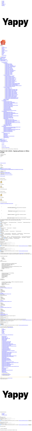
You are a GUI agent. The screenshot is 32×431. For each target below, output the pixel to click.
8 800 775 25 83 (2, 58)
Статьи (3, 1)
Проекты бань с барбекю (8, 74)
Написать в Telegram (4, 59)
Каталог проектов (4, 336)
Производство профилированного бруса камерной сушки (10, 362)
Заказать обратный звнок (4, 334)
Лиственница (6, 224)
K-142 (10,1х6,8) (21, 253)
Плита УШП (24, 237)
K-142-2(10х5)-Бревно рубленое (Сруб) (5, 307)
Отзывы (3, 2)
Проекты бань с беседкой (8, 68)
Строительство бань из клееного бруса (7, 343)
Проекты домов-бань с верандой (10, 82)
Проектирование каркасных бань (6, 360)
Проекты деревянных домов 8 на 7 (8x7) (11, 95)
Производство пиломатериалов (6, 364)
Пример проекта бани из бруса (9, 119)
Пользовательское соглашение (6, 374)
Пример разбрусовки (8, 123)
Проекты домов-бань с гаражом (9, 75)
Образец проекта (7, 172)
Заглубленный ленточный (17, 237)
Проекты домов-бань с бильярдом (10, 86)
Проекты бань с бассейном (9, 65)
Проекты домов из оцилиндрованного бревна (11, 97)
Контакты (3, 5)
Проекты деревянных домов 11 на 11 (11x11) (11, 94)
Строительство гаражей (5, 346)
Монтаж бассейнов (4, 372)
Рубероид (2, 233)
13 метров (6, 229)
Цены (3, 3)
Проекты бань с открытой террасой (10, 70)
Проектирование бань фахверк (6, 359)
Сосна (2, 224)
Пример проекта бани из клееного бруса (11, 120)
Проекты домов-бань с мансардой (10, 80)
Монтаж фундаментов (5, 367)
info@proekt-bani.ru (10, 334)
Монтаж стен (4, 370)
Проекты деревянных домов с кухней (10, 91)
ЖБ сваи (8, 236)
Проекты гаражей (4, 339)
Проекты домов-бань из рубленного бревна (11, 84)
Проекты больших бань (8, 67)
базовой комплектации (8, 173)
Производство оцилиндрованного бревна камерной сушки (10, 366)
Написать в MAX (2, 140)
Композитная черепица (15, 234)
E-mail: (1, 419)
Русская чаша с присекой (5, 231)
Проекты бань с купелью (8, 73)
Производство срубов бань (6, 363)
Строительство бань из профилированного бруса (9, 344)
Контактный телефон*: (3, 243)
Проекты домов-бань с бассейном (10, 77)
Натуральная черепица (7, 234)
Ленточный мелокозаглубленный (16, 236)
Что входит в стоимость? (8, 174)
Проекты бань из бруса (8, 63)
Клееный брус (20, 222)
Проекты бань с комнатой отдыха (10, 66)
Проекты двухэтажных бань (9, 69)
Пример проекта (4, 357)
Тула (2, 54)
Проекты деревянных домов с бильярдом (11, 92)
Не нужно (21, 234)
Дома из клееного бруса (8, 88)
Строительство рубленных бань (6, 345)
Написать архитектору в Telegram (6, 168)
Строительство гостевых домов (6, 341)
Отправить (2, 324)
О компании (4, 329)
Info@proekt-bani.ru (10, 327)
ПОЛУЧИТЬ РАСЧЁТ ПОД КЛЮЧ (5, 169)
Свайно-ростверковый (4, 237)
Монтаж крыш (4, 368)
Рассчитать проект (3, 57)
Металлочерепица (8, 233)
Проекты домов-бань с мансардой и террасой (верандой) (13, 85)
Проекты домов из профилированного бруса (11, 98)
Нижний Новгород (4, 50)
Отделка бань (4, 369)
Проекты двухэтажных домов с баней (10, 79)
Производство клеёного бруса (6, 365)
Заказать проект (2, 172)
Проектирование (4, 351)
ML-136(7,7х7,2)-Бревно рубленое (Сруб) (6, 287)
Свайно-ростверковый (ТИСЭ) (26, 236)
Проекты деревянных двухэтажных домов (11, 89)
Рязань (3, 48)
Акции (3, 4)
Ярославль (3, 52)
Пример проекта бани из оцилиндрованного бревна (12, 122)
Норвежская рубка (18, 231)
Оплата (3, 414)
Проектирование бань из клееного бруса (8, 356)
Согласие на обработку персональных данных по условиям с (14, 245)
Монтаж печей (4, 371)
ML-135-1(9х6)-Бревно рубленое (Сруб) (6, 301)
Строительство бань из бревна (6, 342)
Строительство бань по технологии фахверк (8, 350)
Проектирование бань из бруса (6, 354)
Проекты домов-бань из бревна (9, 78)
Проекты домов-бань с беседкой (9, 81)
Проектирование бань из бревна (6, 353)
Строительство (4, 340)
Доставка (3, 413)
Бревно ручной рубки (4, 222)
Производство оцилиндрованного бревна (8, 361)
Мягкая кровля (14, 233)
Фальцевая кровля (20, 233)
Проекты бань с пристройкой (9, 71)
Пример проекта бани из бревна (9, 121)
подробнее (1, 300)
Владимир (3, 49)
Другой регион (4, 55)
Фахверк (5, 223)
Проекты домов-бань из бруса (9, 76)
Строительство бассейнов (5, 348)
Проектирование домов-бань (6, 358)
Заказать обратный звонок (4, 60)
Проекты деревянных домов (6, 338)
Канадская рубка (12, 231)
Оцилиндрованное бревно (13, 222)
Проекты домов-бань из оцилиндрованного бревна (12, 83)
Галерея (3, 331)
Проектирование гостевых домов (7, 352)
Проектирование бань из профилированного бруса (9, 355)
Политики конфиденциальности (23, 245)
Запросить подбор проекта (4, 314)
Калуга (3, 53)
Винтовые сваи (3, 236)
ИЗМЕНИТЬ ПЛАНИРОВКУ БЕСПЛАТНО (16, 169)
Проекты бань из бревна (8, 64)
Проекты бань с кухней (8, 72)
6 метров (2, 229)
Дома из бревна (7, 87)
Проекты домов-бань (5, 337)
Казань (3, 51)
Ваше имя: (1, 242)
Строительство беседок (5, 347)
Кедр (10, 224)
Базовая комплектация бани (6, 349)
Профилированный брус (26, 222)
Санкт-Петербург (4, 47)
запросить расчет (2, 174)
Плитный (10, 237)
